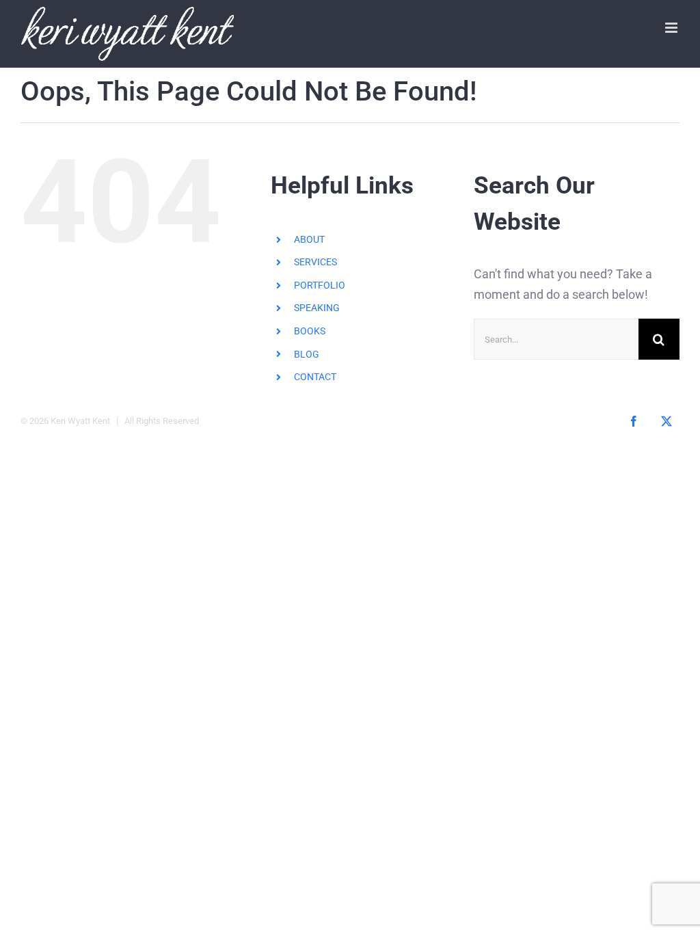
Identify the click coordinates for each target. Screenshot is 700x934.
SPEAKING (317, 307)
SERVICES (315, 261)
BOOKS (309, 330)
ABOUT (309, 239)
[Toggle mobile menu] (672, 28)
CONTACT (315, 376)
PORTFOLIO (319, 285)
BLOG (306, 354)
